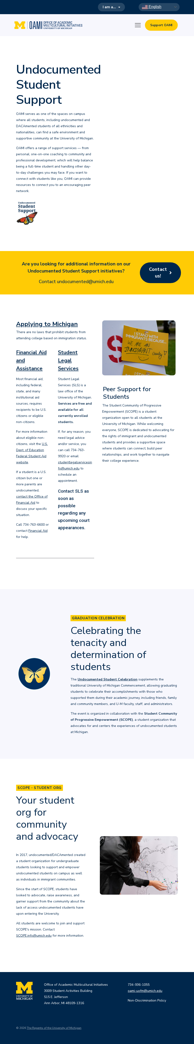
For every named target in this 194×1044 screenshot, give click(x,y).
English (154, 7)
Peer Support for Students (127, 393)
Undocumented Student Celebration (107, 679)
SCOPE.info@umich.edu (34, 935)
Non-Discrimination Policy (147, 1000)
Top (183, 1033)
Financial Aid (38, 530)
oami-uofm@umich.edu (145, 991)
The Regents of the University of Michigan (54, 1028)
